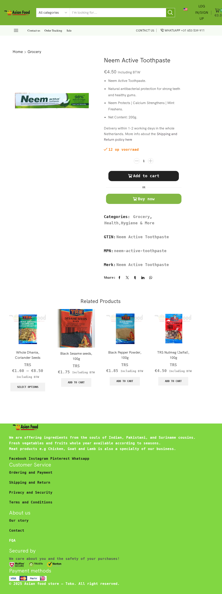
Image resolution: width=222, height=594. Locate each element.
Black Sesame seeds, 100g (76, 356)
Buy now (146, 199)
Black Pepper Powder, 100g (124, 355)
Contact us (34, 30)
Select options (27, 387)
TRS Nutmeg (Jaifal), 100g (173, 355)
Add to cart (146, 176)
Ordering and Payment (30, 472)
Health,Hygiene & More (129, 223)
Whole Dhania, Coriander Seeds (27, 355)
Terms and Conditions (30, 502)
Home (18, 51)
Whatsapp (80, 459)
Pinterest (61, 459)
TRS (27, 365)
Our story (19, 520)
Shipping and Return (29, 482)
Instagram (39, 459)
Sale (69, 30)
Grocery (34, 51)
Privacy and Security (30, 492)
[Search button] (170, 12)
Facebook (19, 459)
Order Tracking (53, 30)
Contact (16, 530)
